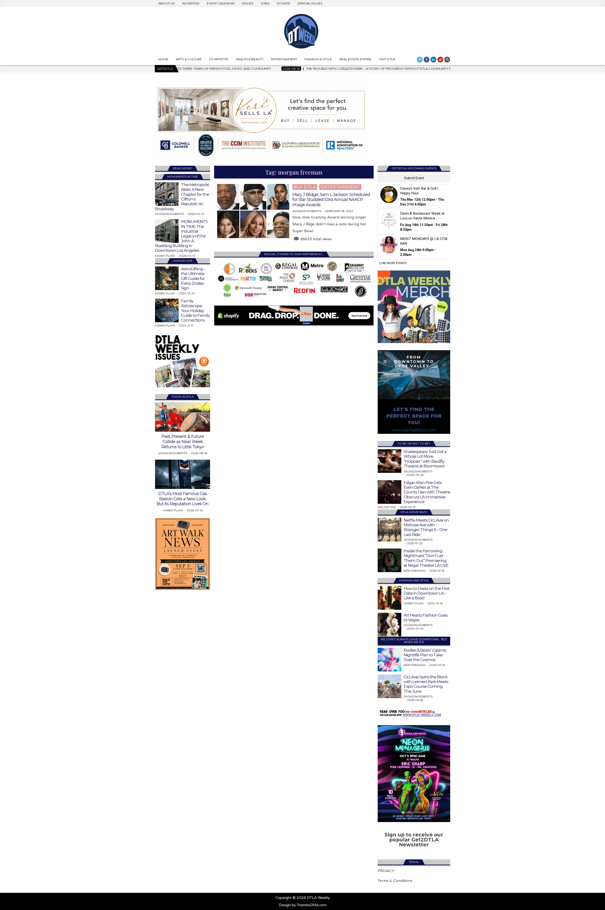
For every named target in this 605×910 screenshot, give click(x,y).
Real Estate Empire (355, 59)
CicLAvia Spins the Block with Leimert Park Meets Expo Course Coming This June (426, 684)
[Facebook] (426, 59)
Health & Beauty (250, 59)
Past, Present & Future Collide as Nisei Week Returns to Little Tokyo (182, 441)
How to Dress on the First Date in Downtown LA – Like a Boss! (426, 593)
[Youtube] (440, 59)
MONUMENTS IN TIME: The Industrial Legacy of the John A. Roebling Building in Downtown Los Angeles (181, 236)
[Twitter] (420, 59)
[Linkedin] (433, 59)
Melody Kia (387, 507)
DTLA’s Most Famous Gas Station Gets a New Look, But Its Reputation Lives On (182, 498)
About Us (166, 3)
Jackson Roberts (306, 211)
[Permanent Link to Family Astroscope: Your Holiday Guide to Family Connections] (167, 310)
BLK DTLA (305, 187)
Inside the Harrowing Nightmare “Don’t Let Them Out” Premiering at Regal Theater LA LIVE (426, 558)
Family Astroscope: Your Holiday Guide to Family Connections (195, 311)
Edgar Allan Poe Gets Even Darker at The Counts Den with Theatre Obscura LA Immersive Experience (427, 492)
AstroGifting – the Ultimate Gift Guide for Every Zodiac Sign (193, 278)
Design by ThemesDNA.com (302, 905)
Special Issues (310, 3)
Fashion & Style (318, 59)
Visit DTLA (387, 59)
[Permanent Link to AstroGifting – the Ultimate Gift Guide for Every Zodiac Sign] (167, 278)
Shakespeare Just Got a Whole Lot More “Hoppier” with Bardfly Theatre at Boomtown (425, 458)
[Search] (447, 59)
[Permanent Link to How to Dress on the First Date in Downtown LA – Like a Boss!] (389, 598)
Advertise (190, 3)
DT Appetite (218, 59)
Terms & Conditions (395, 880)
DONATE (283, 3)
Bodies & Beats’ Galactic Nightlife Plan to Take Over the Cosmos (425, 655)
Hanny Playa (165, 255)
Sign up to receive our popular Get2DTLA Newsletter (414, 840)
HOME (163, 59)
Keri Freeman (414, 570)
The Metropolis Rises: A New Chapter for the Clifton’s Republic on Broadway (182, 196)
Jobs (265, 3)
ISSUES (247, 3)
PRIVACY (386, 871)
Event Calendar (221, 3)
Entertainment (284, 59)
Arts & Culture (189, 59)
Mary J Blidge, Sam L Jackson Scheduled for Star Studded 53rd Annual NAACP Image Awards (331, 199)
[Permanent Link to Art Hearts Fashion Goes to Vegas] (389, 624)
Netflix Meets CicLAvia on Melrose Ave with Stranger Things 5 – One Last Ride (426, 527)
